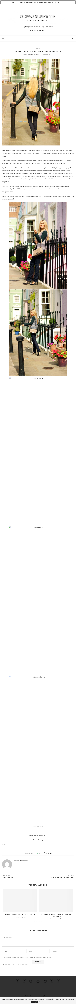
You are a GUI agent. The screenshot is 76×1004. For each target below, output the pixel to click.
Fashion (38, 48)
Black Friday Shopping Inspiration (20, 914)
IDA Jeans (38, 831)
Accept (34, 1002)
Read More (42, 1002)
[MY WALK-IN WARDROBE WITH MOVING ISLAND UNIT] (56, 900)
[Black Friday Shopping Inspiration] (20, 900)
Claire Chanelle (33, 54)
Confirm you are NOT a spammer (16, 965)
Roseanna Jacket (38, 826)
